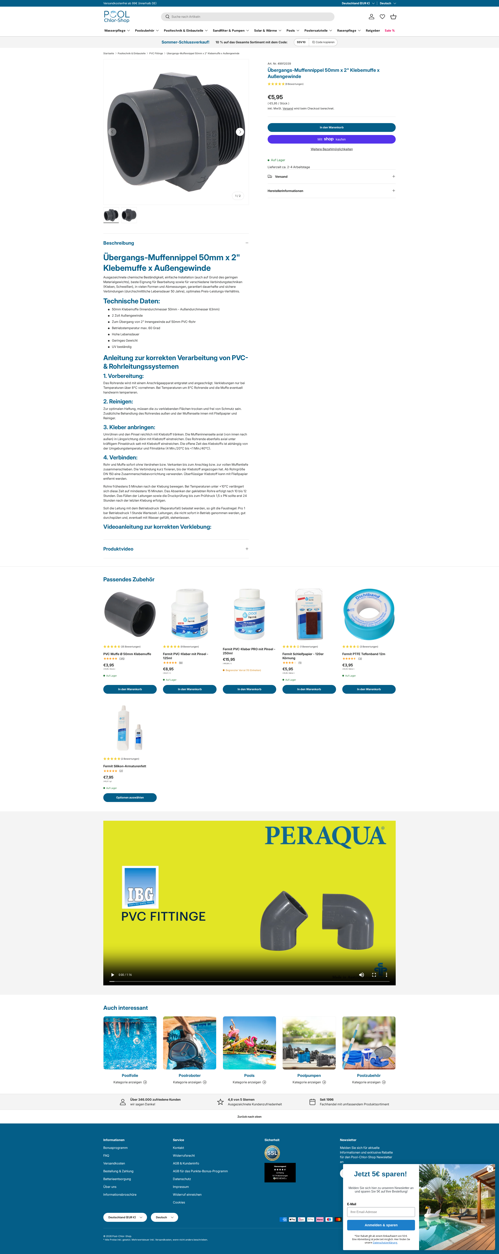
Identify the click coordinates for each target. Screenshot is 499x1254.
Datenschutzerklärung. (385, 1242)
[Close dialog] (490, 1169)
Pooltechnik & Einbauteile (183, 30)
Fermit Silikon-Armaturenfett (124, 766)
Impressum (181, 1187)
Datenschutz (182, 1179)
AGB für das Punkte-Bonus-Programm (200, 1171)
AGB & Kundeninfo (186, 1163)
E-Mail (351, 1204)
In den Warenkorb (332, 127)
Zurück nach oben (249, 1116)
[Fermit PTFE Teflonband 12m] (369, 614)
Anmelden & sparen (381, 1225)
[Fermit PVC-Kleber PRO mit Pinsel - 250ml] (249, 614)
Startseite (108, 53)
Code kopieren (325, 42)
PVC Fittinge (156, 53)
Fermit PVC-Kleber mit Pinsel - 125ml (185, 656)
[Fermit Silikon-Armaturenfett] (130, 726)
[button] (393, 16)
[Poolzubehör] (368, 1042)
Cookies (179, 1202)
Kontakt (178, 1148)
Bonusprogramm (115, 1148)
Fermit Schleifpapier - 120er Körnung (303, 656)
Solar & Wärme (265, 30)
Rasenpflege (346, 30)
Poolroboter (190, 1075)
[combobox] (247, 16)
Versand (288, 108)
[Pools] (249, 1042)
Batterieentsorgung (117, 1179)
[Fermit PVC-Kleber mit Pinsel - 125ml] (189, 614)
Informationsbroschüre (119, 1194)
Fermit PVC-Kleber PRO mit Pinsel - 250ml (249, 651)
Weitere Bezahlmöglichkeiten (332, 149)
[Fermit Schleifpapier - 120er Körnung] (309, 614)
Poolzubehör (144, 30)
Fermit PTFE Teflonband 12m (363, 654)
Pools (291, 30)
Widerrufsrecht (184, 1155)
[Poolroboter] (189, 1042)
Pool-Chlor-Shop (121, 1236)
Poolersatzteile (316, 30)
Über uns (109, 1187)
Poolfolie (130, 1075)
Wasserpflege (115, 30)
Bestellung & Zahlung (118, 1171)
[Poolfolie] (130, 1042)
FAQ (106, 1155)
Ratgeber (373, 30)
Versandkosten (114, 1163)
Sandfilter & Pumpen (229, 30)
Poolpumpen (309, 1075)
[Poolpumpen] (309, 1042)
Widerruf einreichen (187, 1194)
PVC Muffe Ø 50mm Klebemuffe (127, 654)
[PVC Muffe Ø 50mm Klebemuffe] (130, 614)
